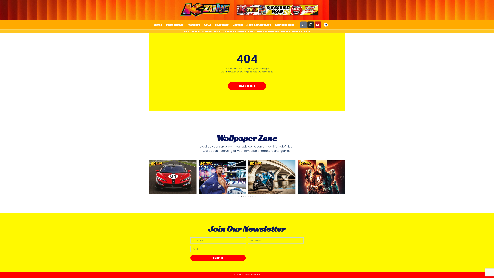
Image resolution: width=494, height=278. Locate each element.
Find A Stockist (284, 24)
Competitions (174, 24)
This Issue (193, 24)
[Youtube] (318, 24)
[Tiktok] (303, 24)
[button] (326, 25)
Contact (237, 24)
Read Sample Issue (259, 24)
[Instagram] (310, 24)
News (207, 24)
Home (158, 24)
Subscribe (222, 24)
